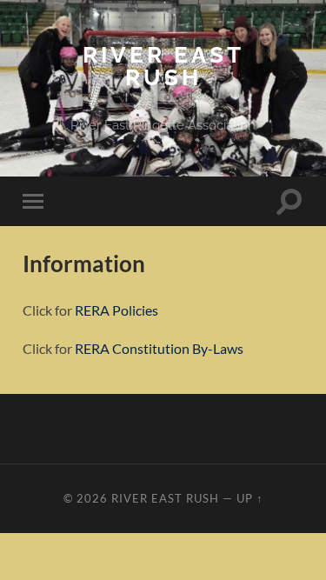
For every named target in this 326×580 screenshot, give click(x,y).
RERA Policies (116, 310)
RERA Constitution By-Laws (159, 348)
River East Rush (163, 65)
